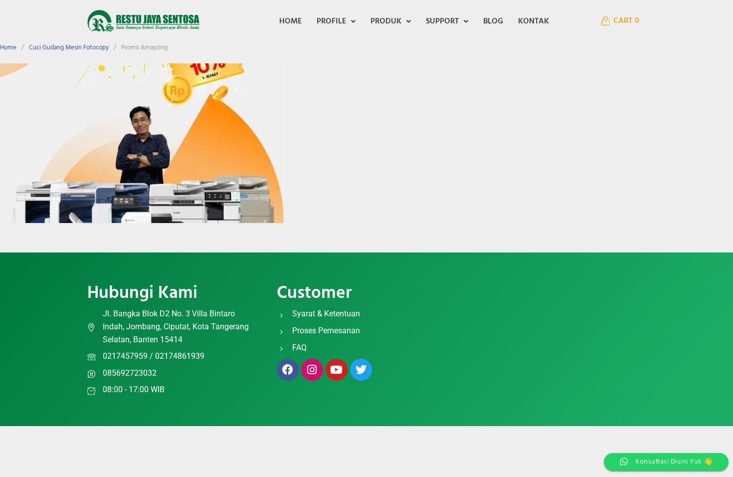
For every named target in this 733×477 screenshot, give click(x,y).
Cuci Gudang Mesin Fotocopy (69, 47)
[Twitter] (361, 370)
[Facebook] (288, 370)
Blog (493, 21)
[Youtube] (337, 370)
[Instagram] (312, 370)
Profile (331, 21)
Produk (385, 21)
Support (442, 21)
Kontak (533, 21)
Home (290, 21)
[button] (336, 21)
